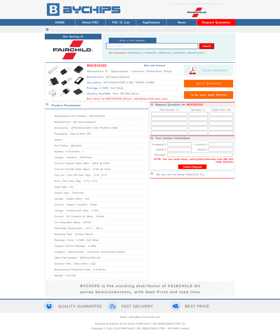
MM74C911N (195, 53)
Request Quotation (216, 22)
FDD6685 (179, 53)
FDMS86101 (134, 53)
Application (151, 22)
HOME (60, 22)
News (182, 22)
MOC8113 (165, 53)
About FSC (90, 22)
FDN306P (150, 53)
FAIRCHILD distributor (111, 30)
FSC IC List (121, 22)
